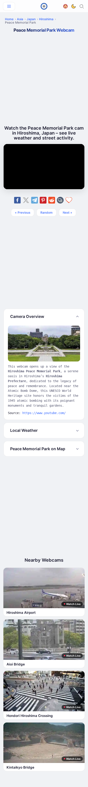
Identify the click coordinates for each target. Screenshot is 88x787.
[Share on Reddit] (51, 200)
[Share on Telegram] (34, 200)
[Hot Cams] (65, 6)
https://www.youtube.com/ (44, 413)
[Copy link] (60, 200)
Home (9, 19)
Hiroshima (46, 19)
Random (46, 212)
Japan (31, 19)
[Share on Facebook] (17, 200)
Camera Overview (27, 316)
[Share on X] (26, 200)
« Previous (22, 212)
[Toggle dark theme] (73, 6)
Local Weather (24, 430)
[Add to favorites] (68, 200)
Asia (20, 19)
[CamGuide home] (44, 6)
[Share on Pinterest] (43, 200)
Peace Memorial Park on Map (37, 448)
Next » (67, 212)
